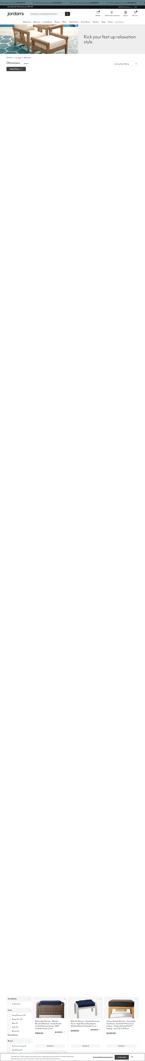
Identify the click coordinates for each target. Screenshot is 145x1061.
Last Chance (119, 22)
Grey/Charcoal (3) (19, 1015)
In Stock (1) (16, 1004)
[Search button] (67, 14)
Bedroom (36, 22)
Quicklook (50, 1046)
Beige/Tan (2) (17, 1019)
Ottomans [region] (27, 57)
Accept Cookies (121, 1057)
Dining (56, 22)
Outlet (110, 22)
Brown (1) (15, 1031)
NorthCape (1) (17, 1050)
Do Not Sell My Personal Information (103, 1057)
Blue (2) (15, 1023)
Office (64, 22)
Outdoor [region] (10, 57)
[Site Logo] (15, 14)
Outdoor (96, 22)
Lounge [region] (18, 57)
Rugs (103, 22)
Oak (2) (15, 1027)
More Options (13, 1035)
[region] (72, 1057)
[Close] (132, 1056)
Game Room (85, 22)
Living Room (47, 22)
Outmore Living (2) (19, 1046)
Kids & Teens (73, 22)
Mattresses (27, 22)
